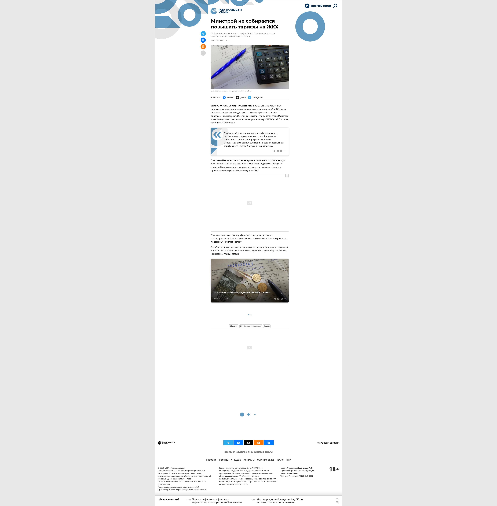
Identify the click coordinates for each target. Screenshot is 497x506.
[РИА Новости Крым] (226, 11)
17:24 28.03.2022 (217, 41)
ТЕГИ (288, 460)
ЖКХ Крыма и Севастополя (250, 326)
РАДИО (237, 460)
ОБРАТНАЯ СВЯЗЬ (265, 460)
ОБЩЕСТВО (241, 452)
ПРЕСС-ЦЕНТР (225, 460)
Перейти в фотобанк (244, 91)
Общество (233, 326)
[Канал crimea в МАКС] (269, 442)
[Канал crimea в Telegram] (228, 442)
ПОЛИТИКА (229, 452)
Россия (267, 326)
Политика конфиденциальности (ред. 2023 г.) (178, 487)
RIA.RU (280, 460)
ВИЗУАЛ (269, 452)
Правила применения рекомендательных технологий (182, 489)
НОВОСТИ (211, 460)
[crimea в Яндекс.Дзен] (248, 442)
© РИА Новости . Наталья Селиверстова (224, 91)
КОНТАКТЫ (249, 460)
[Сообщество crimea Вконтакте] (238, 442)
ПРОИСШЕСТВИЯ (256, 452)
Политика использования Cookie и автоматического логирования (182, 483)
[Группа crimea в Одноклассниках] (259, 442)
